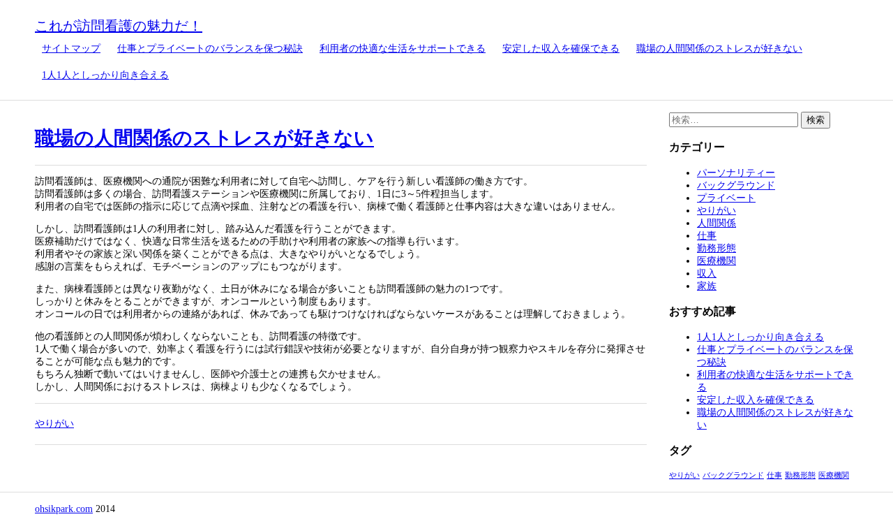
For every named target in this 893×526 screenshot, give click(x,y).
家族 (706, 286)
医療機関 (716, 261)
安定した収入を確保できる (561, 48)
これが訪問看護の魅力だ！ (118, 26)
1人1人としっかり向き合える (105, 75)
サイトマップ (71, 48)
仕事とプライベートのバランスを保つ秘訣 (210, 48)
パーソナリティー (736, 173)
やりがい (54, 423)
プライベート (726, 198)
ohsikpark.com (64, 509)
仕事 (706, 236)
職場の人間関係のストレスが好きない (719, 48)
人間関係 (716, 223)
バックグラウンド (736, 185)
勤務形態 (716, 248)
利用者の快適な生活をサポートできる (403, 48)
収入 (706, 273)
